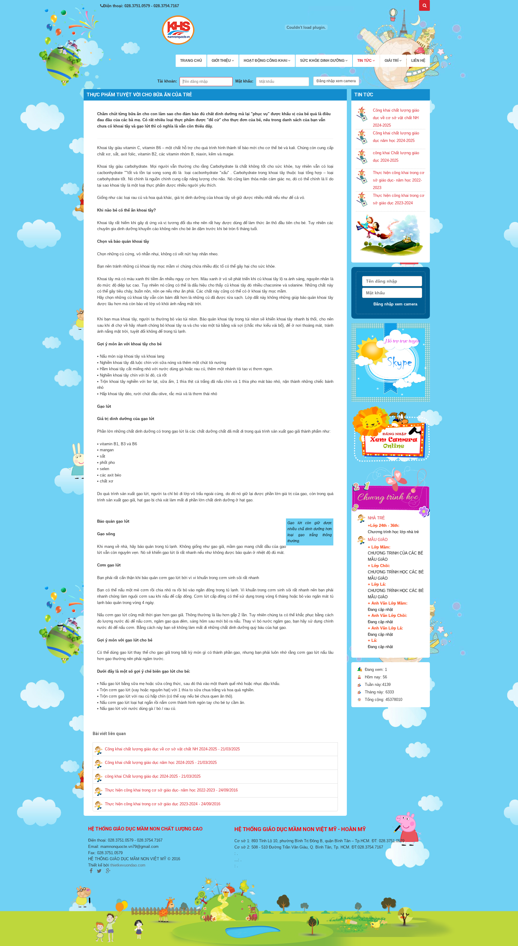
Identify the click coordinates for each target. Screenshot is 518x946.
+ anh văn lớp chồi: (387, 615)
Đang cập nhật (380, 609)
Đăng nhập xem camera (336, 81)
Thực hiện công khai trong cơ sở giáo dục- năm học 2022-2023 (398, 180)
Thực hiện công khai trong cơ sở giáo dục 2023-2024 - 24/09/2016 (162, 804)
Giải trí (392, 61)
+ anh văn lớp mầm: (387, 603)
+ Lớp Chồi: (379, 565)
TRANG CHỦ (191, 61)
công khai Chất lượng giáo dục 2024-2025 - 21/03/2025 (153, 776)
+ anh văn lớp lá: (385, 628)
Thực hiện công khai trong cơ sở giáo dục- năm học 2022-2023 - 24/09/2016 (171, 790)
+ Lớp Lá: (377, 584)
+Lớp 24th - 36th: (383, 525)
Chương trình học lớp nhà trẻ (393, 532)
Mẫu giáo (378, 539)
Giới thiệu (222, 61)
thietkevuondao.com (127, 865)
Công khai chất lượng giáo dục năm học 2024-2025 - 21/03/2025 (161, 762)
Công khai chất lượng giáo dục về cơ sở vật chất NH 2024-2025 (396, 118)
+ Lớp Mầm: (379, 547)
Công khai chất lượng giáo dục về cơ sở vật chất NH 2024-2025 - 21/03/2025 (172, 749)
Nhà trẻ (376, 518)
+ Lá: (372, 640)
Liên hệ (418, 61)
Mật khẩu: (244, 81)
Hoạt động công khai (266, 61)
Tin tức (365, 61)
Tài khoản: (167, 81)
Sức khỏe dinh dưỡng (322, 61)
